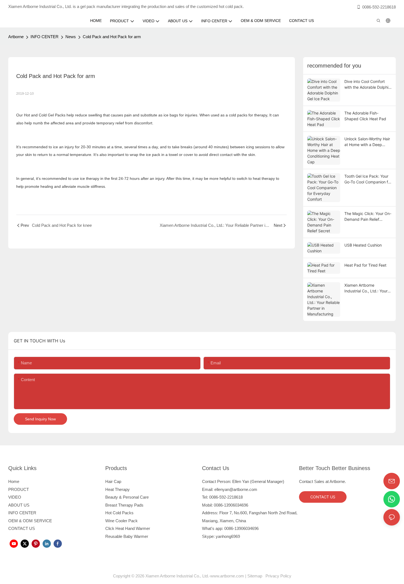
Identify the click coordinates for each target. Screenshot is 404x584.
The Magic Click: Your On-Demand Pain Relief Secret (367, 216)
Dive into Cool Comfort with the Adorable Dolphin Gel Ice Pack (367, 84)
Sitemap (255, 576)
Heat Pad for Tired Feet (365, 265)
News (70, 36)
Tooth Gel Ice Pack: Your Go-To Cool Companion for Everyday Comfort (368, 179)
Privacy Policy (277, 576)
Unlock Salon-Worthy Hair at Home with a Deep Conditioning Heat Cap (367, 141)
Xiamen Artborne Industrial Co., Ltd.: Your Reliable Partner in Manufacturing (366, 288)
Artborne (16, 36)
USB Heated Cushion (363, 245)
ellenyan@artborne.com (235, 489)
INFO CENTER (45, 36)
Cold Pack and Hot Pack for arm (112, 36)
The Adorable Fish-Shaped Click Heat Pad (365, 116)
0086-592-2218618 (379, 7)
